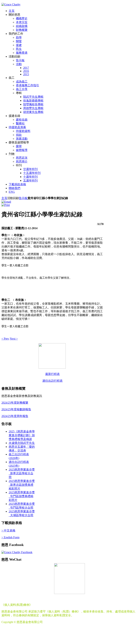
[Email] (6, 201)
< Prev (5, 338)
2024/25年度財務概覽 (14, 402)
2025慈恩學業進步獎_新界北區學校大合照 (22, 473)
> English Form (10, 537)
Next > (14, 338)
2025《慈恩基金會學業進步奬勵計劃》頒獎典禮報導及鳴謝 (22, 435)
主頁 (4, 198)
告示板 (23, 198)
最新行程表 (52, 374)
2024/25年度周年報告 (14, 416)
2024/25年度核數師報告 (16, 409)
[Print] (5, 205)
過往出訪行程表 (52, 380)
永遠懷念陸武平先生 (22, 442)
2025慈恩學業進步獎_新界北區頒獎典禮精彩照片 (22, 484)
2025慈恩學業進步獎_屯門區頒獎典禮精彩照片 (22, 496)
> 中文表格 (8, 530)
